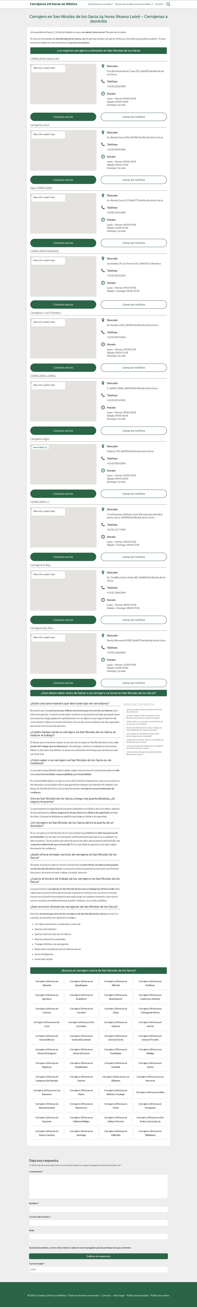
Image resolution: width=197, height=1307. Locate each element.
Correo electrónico (40, 1216)
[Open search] (168, 4)
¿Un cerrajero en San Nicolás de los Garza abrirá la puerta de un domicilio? (142, 735)
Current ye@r (37, 1263)
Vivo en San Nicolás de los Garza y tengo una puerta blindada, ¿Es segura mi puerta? (144, 729)
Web (31, 1230)
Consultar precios (63, 116)
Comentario (36, 1171)
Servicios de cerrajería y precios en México (133, 4)
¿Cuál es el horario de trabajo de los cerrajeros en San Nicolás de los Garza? (144, 747)
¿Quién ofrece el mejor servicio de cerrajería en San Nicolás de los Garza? (144, 741)
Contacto (159, 4)
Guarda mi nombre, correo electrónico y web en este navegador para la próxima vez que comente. (80, 1247)
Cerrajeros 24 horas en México (53, 4)
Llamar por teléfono (133, 116)
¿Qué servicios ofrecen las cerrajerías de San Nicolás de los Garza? (143, 753)
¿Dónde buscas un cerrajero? (100, 4)
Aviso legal (118, 1295)
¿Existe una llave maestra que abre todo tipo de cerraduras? (144, 710)
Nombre (34, 1203)
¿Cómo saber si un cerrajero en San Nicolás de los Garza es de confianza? (144, 722)
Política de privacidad (137, 1295)
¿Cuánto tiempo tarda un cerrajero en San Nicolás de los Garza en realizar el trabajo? (143, 716)
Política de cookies (160, 1295)
